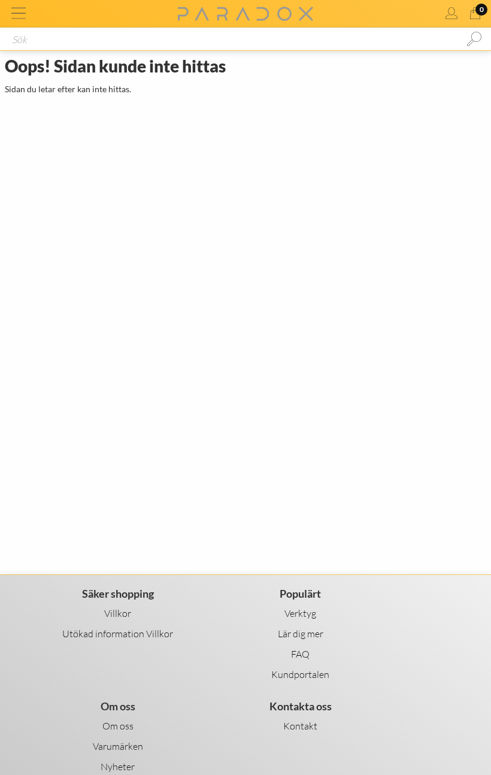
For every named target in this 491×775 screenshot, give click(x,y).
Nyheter (118, 767)
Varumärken (118, 746)
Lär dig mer (300, 634)
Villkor (117, 613)
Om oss (118, 726)
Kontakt (300, 726)
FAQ (300, 654)
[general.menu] (18, 13)
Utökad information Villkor (117, 634)
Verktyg (300, 613)
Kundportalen (300, 674)
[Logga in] (451, 13)
